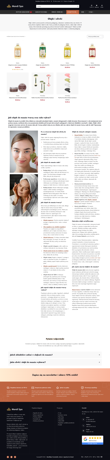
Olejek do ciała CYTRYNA (67, 65)
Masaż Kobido (79, 135)
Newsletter (61, 419)
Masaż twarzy (76, 290)
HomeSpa (42, 96)
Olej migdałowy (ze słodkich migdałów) (54, 227)
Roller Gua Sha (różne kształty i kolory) (43, 97)
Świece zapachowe (38, 415)
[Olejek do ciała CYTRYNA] (67, 51)
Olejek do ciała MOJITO (42, 65)
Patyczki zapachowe (24, 12)
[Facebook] (8, 457)
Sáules (17, 63)
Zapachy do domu (41, 12)
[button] (55, 355)
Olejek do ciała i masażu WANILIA (17, 65)
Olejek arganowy (48, 220)
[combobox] (56, 6)
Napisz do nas (89, 431)
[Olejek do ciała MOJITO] (43, 51)
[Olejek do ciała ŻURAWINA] (92, 51)
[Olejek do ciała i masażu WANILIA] (18, 51)
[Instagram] (11, 457)
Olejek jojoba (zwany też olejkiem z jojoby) (55, 251)
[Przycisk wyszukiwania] (77, 6)
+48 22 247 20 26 (91, 426)
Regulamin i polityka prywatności (66, 423)
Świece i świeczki (57, 12)
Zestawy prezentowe (38, 421)
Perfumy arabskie (37, 417)
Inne (82, 12)
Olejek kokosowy (48, 237)
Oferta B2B (61, 421)
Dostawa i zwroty (62, 415)
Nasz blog (61, 417)
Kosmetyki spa (36, 419)
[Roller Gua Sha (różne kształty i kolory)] (43, 83)
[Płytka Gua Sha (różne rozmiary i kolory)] (67, 83)
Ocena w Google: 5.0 (69, 1)
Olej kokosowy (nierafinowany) (17, 97)
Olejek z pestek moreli (50, 266)
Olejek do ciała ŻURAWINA (92, 65)
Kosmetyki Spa (71, 12)
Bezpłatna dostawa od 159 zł (43, 1)
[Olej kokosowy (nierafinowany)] (18, 83)
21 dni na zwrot (56, 1)
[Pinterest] (15, 457)
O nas (91, 12)
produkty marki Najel (95, 258)
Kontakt (60, 425)
